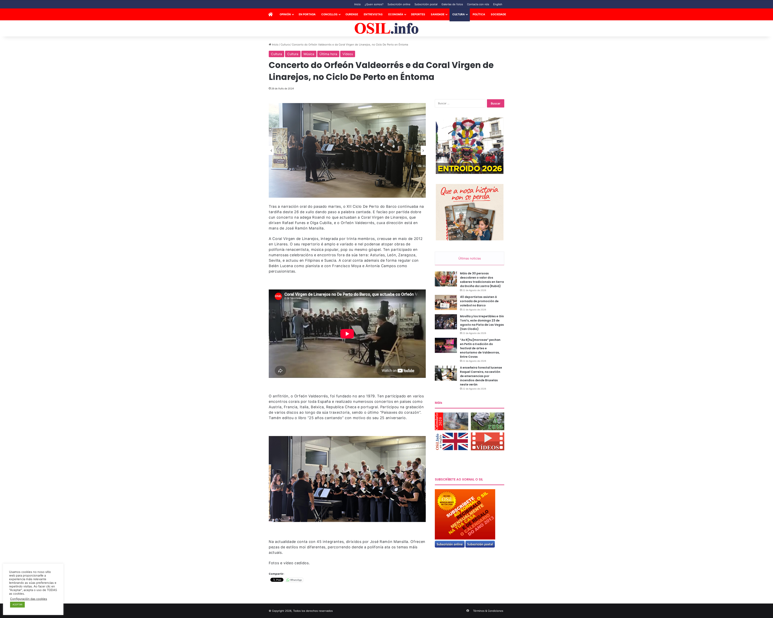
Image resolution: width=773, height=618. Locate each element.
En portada (307, 14)
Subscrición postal (425, 4)
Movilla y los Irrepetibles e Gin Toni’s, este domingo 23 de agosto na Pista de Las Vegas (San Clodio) (482, 322)
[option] (347, 150)
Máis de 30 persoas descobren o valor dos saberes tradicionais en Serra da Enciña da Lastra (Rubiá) (482, 279)
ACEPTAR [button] (17, 604)
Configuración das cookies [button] (28, 599)
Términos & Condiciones (488, 610)
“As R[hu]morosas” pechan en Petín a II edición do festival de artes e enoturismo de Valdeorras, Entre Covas (480, 348)
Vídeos (347, 54)
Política (479, 14)
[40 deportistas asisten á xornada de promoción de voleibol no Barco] (446, 302)
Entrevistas (373, 14)
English (497, 4)
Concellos (329, 14)
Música (309, 54)
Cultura (458, 14)
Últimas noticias (469, 258)
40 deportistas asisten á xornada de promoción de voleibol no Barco (479, 301)
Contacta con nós (478, 4)
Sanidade (437, 14)
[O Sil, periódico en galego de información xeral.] (386, 28)
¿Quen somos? (374, 4)
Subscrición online (399, 4)
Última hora (328, 54)
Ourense (351, 14)
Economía (395, 14)
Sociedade (498, 14)
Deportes (418, 14)
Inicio (357, 4)
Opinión (285, 14)
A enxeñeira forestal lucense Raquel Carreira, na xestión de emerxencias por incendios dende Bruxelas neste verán (481, 376)
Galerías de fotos (452, 4)
